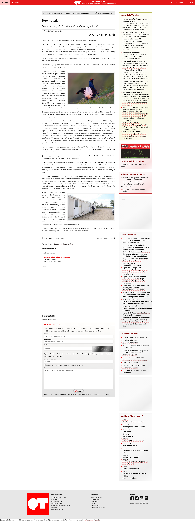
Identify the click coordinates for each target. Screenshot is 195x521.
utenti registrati (83, 328)
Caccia (56, 244)
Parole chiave (95, 499)
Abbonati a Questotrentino (133, 174)
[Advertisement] (78, 289)
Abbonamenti (95, 505)
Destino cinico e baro (105, 238)
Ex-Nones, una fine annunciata (134, 360)
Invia (79, 391)
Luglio (135, 450)
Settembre (129, 444)
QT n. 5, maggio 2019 (54, 261)
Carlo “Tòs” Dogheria (54, 31)
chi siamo (54, 507)
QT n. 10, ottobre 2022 (55, 13)
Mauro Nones (51, 259)
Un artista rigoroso (129, 355)
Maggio (135, 462)
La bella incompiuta (130, 368)
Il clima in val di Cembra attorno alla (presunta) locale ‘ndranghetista (136, 34)
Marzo (134, 472)
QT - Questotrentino (130, 343)
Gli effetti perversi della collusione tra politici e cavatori (136, 126)
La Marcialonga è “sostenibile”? (134, 337)
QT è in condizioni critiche (132, 161)
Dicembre (126, 430)
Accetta (97, 520)
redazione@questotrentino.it (60, 505)
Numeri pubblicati (96, 497)
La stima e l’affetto (129, 340)
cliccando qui (54, 356)
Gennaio (133, 426)
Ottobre (133, 440)
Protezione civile (67, 244)
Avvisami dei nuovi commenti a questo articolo (64, 365)
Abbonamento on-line (98, 507)
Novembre (127, 435)
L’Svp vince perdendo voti (53, 238)
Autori (93, 503)
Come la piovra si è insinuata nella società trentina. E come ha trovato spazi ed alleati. (135, 63)
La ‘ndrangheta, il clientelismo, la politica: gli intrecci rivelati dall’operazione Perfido (134, 55)
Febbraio (133, 421)
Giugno (130, 456)
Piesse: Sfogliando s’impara (77, 13)
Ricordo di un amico (130, 363)
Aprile (130, 468)
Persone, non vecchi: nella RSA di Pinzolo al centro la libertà (135, 351)
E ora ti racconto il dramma (133, 357)
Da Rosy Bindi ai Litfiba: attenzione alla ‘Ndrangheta (134, 135)
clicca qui (89, 520)
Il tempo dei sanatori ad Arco (133, 365)
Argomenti (94, 501)
